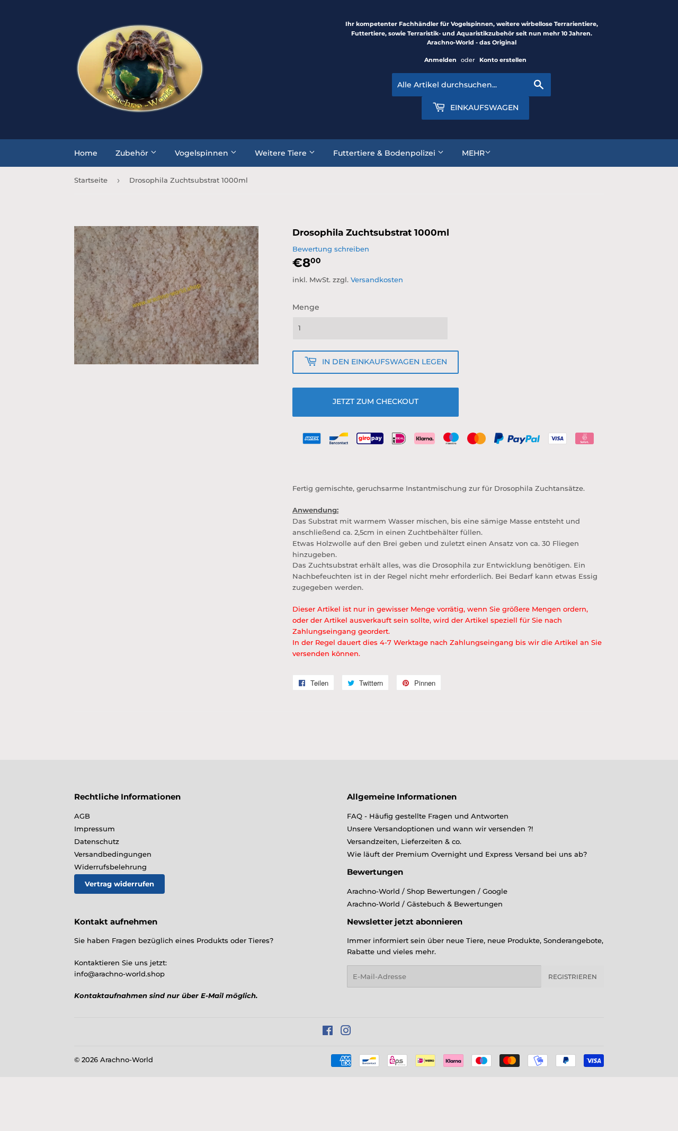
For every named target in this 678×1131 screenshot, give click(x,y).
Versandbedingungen (112, 854)
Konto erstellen (503, 60)
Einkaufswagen (483, 107)
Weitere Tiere (282, 153)
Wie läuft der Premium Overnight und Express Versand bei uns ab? (467, 854)
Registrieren (572, 977)
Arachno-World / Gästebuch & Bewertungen (425, 904)
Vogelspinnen (202, 153)
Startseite (91, 180)
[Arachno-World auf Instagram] (346, 1032)
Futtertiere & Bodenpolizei (385, 153)
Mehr (473, 153)
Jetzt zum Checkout (375, 401)
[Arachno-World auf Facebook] (327, 1032)
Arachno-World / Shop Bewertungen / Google (427, 891)
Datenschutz (96, 841)
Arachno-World (126, 1059)
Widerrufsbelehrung (110, 867)
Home (85, 153)
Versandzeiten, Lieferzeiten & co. (404, 841)
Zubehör (132, 153)
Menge (305, 307)
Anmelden (440, 60)
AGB (82, 816)
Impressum (94, 828)
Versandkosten (377, 279)
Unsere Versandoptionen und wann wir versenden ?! (440, 828)
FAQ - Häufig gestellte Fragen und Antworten (427, 816)
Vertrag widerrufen (119, 883)
